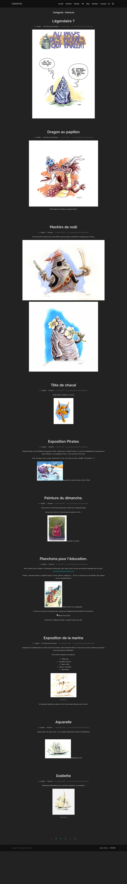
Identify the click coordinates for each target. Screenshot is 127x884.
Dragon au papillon (63, 132)
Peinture (55, 26)
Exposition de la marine (63, 638)
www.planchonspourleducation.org (63, 571)
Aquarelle (63, 722)
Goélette (63, 775)
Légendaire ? (63, 21)
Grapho (17, 3)
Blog (87, 4)
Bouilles (76, 4)
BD (83, 4)
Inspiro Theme (103, 848)
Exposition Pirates (63, 441)
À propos (103, 4)
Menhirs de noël (63, 227)
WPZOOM (112, 848)
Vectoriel (69, 4)
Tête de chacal (63, 385)
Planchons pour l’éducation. (63, 558)
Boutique (95, 4)
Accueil (60, 4)
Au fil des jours (48, 26)
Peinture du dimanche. (63, 498)
